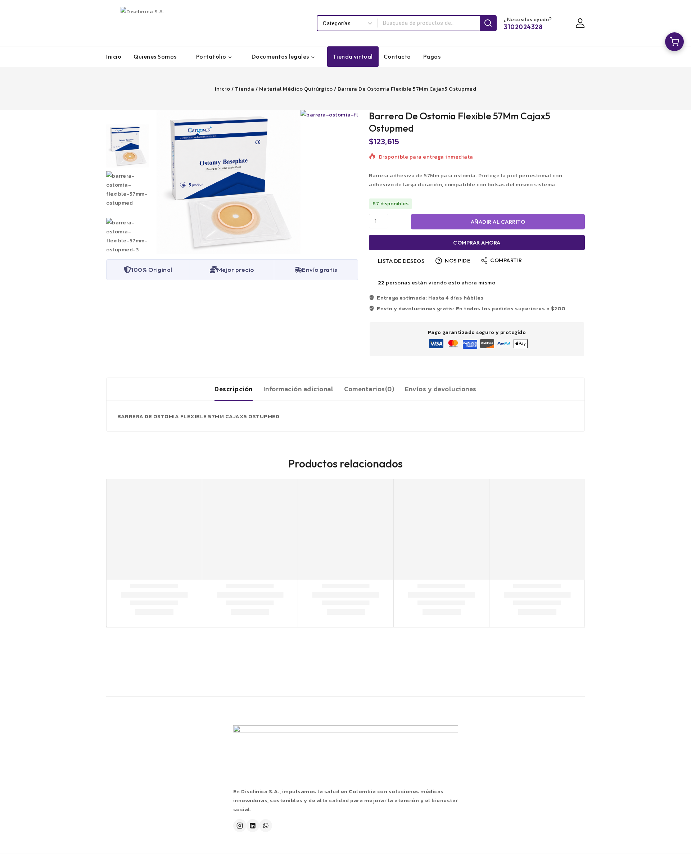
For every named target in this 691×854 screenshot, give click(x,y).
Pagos (432, 56)
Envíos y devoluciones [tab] (441, 389)
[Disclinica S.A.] (193, 23)
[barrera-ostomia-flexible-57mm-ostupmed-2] (229, 182)
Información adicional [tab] (298, 389)
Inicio (113, 56)
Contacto (397, 56)
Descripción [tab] (233, 389)
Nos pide (457, 260)
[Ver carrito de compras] (674, 41)
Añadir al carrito (498, 221)
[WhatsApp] (265, 825)
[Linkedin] (252, 825)
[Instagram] (239, 825)
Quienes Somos (155, 56)
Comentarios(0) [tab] (369, 389)
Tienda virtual (353, 56)
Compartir (506, 260)
